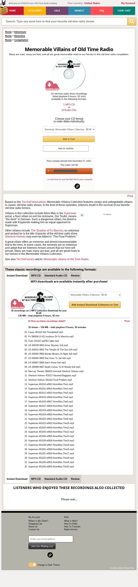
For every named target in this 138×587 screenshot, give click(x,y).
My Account (128, 3)
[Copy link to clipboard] (77, 186)
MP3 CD (36, 275)
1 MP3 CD (69, 104)
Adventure (20, 31)
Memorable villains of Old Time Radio (66, 259)
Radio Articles (71, 529)
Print (130, 196)
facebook (61, 186)
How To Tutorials (72, 526)
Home (12, 10)
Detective (19, 35)
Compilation (21, 39)
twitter (69, 186)
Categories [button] (35, 10)
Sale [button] (57, 10)
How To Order (70, 524)
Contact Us (33, 529)
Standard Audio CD (55, 275)
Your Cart (124, 10)
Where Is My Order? (38, 521)
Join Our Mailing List (42, 546)
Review (75, 275)
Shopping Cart (35, 524)
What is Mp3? (71, 521)
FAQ (102, 10)
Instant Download (17, 275)
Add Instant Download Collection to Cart (95, 304)
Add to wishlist (65, 148)
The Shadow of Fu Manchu (47, 230)
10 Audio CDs (69, 110)
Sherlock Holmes (15, 236)
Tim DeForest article (34, 201)
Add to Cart (69, 139)
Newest (79, 10)
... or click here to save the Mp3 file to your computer (69, 179)
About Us (33, 526)
